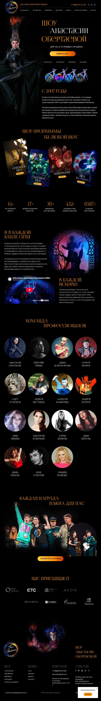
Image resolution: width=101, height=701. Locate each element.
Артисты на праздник (80, 10)
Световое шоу (37, 10)
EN (92, 5)
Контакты (93, 10)
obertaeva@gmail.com (59, 674)
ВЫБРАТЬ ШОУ (63, 54)
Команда (31, 674)
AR (95, 5)
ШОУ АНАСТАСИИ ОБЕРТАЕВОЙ (33, 4)
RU (89, 5)
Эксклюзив (59, 10)
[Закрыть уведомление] (97, 688)
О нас (30, 671)
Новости (68, 10)
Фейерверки (48, 10)
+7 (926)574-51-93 (78, 5)
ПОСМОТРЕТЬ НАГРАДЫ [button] (50, 558)
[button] (15, 352)
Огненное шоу (24, 10)
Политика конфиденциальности (16, 693)
